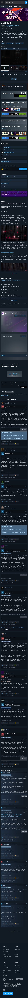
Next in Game (9, 26)
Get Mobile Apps (8, 993)
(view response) (5, 629)
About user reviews (5, 366)
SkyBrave (17, 25)
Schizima (6, 481)
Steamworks (6, 954)
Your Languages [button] (8, 391)
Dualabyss (6, 671)
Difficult (18, 43)
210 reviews (14, 634)
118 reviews (6, 588)
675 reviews (13, 508)
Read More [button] (23, 429)
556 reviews (13, 403)
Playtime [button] (12, 385)
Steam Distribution (7, 956)
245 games (6, 701)
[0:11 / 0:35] (14, 57)
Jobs (16, 951)
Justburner (6, 729)
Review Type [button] (4, 382)
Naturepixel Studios (10, 25)
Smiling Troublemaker (9, 448)
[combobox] (15, 2)
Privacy (4, 965)
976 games (6, 403)
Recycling (17, 956)
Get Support (17, 970)
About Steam (6, 949)
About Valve (17, 949)
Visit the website (5, 183)
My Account (17, 972)
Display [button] (18, 385)
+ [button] (22, 43)
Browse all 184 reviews (14, 931)
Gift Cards (5, 959)
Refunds (5, 975)
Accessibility (6, 967)
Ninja (3, 43)
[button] (3, 6)
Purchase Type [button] (13, 382)
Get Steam (17, 965)
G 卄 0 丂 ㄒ (7, 506)
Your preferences (13, 366)
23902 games (7, 634)
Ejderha (6, 545)
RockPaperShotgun (4, 207)
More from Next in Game (13, 313)
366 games (6, 673)
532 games (6, 450)
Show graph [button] (22, 387)
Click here (16, 86)
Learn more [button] (23, 169)
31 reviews (6, 730)
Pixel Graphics (10, 43)
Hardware (17, 954)
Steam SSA (5, 951)
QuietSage (6, 402)
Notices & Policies (7, 970)
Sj (4, 699)
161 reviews (13, 450)
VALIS (5, 633)
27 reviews (13, 701)
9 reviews (6, 547)
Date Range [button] (4, 385)
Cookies (4, 972)
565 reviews (6, 483)
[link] (14, 114)
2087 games (6, 508)
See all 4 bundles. (5, 143)
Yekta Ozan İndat (8, 587)
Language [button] (22, 382)
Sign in (2, 74)
